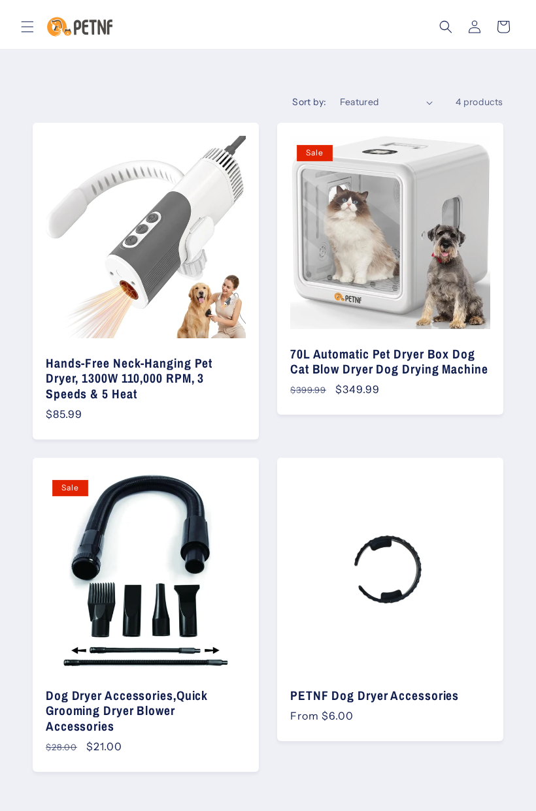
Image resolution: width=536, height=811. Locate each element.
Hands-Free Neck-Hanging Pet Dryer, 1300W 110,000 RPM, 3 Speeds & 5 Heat (129, 379)
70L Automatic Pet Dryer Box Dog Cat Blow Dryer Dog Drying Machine (389, 362)
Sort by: (309, 102)
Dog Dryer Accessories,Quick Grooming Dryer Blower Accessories (127, 711)
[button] (27, 26)
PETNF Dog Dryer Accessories (374, 695)
